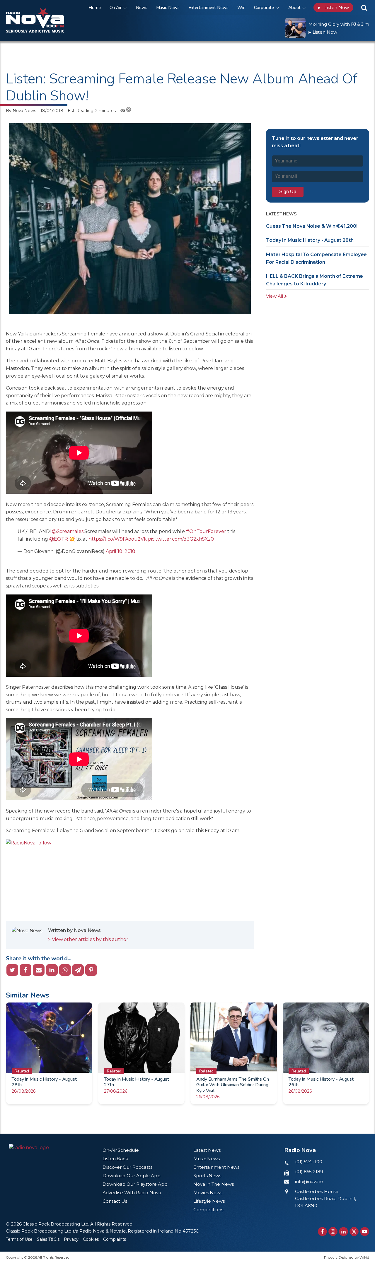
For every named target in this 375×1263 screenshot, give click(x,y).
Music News (168, 8)
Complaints (114, 1239)
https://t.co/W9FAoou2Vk (117, 539)
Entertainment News (208, 8)
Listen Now (333, 7)
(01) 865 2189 (309, 1171)
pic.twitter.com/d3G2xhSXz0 (181, 539)
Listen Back (115, 1158)
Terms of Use (19, 1239)
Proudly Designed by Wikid (346, 1257)
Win (241, 8)
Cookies (91, 1239)
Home (94, 8)
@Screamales (67, 531)
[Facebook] (25, 970)
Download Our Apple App (132, 1175)
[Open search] (364, 7)
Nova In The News (213, 1184)
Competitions (208, 1209)
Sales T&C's (48, 1239)
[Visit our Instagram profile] (333, 1231)
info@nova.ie (309, 1181)
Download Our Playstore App (135, 1184)
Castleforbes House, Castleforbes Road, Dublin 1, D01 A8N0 (325, 1198)
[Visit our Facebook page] (322, 1231)
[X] (12, 970)
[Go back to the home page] (42, 7)
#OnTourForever (206, 531)
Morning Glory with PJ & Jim (338, 24)
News (141, 8)
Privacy (71, 1239)
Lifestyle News (209, 1201)
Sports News (207, 1175)
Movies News (207, 1192)
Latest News (207, 1150)
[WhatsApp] (65, 970)
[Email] (39, 970)
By (21, 110)
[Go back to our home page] (29, 1147)
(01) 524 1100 (308, 1161)
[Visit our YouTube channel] (364, 1231)
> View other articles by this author (88, 939)
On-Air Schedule (121, 1150)
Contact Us (115, 1201)
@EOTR (58, 539)
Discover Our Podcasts (127, 1167)
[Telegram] (78, 970)
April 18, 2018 (121, 551)
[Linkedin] (52, 970)
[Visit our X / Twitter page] (354, 1231)
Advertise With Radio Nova (132, 1192)
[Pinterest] (91, 970)
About (294, 8)
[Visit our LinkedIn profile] (343, 1231)
